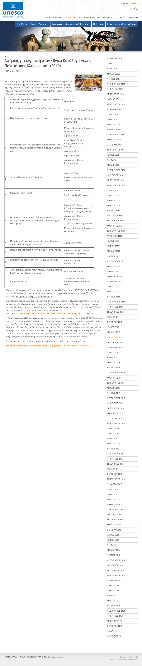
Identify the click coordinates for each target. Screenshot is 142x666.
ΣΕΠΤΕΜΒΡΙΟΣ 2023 (116, 185)
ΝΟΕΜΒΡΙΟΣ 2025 (114, 99)
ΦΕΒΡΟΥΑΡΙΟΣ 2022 (116, 261)
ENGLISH (125, 3)
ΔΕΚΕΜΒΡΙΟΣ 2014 (115, 520)
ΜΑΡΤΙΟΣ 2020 (113, 297)
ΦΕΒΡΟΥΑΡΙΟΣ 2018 (116, 373)
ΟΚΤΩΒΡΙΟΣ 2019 (114, 322)
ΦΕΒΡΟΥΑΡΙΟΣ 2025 (116, 135)
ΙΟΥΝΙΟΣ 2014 (113, 540)
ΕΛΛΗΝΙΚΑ (134, 3)
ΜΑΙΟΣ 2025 (112, 119)
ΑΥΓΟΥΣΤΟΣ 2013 (114, 581)
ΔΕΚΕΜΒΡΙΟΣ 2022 (115, 221)
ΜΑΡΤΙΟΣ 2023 (113, 211)
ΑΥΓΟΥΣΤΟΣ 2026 (114, 59)
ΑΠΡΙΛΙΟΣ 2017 (113, 388)
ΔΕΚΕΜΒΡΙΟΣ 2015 (115, 464)
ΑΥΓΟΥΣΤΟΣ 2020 (114, 282)
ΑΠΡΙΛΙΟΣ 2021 (113, 266)
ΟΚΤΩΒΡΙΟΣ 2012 (114, 626)
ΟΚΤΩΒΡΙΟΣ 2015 (114, 474)
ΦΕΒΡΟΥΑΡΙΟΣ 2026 (116, 84)
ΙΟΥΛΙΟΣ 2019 (113, 327)
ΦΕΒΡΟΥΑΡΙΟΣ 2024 (116, 170)
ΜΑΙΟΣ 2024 (112, 160)
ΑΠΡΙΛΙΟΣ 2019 (113, 332)
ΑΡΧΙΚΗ (48, 17)
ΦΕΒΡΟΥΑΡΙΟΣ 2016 (116, 454)
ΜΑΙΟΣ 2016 (112, 439)
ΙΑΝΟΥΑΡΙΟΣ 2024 (115, 175)
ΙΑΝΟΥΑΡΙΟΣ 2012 (115, 636)
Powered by (123, 659)
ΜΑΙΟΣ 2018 (112, 358)
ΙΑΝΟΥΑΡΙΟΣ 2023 (115, 216)
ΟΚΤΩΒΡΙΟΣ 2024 (114, 145)
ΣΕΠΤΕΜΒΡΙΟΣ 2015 (116, 479)
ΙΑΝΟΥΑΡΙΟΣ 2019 (115, 342)
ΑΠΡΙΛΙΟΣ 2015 (113, 499)
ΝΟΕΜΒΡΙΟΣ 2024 (114, 140)
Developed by (129, 657)
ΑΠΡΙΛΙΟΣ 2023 (113, 206)
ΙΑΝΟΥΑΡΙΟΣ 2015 (115, 515)
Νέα (6, 57)
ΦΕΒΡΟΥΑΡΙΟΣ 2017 (116, 398)
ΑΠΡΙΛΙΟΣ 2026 (113, 74)
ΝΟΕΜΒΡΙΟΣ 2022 (114, 226)
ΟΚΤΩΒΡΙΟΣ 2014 (114, 530)
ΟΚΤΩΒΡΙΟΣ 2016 (114, 418)
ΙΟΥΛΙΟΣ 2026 (113, 64)
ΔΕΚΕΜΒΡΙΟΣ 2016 (115, 408)
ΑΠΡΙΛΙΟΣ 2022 (113, 251)
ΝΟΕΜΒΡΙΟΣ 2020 (114, 277)
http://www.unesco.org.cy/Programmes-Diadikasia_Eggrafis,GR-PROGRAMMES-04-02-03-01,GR (50, 346)
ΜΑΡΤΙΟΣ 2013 (113, 606)
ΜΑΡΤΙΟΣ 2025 (113, 130)
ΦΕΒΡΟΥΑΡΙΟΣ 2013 (116, 611)
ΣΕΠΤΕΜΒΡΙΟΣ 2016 (116, 423)
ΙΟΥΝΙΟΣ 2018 (113, 352)
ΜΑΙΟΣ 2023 (112, 200)
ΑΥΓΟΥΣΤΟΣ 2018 (114, 347)
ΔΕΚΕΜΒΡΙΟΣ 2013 (115, 570)
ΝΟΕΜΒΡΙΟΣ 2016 (114, 413)
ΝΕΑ (69, 17)
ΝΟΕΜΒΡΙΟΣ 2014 (114, 525)
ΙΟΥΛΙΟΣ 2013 (113, 586)
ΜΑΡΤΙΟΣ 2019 (113, 337)
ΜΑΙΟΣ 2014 (112, 545)
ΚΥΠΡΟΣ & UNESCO (59, 17)
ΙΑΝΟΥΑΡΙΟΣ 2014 (115, 565)
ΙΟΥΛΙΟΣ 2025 (113, 114)
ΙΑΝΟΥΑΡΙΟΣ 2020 (115, 307)
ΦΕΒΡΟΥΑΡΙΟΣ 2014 (116, 560)
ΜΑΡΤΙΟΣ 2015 (113, 504)
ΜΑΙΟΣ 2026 (112, 69)
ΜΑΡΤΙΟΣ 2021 (113, 271)
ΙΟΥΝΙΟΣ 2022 (113, 246)
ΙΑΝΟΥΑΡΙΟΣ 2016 (115, 459)
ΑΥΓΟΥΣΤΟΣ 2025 (114, 109)
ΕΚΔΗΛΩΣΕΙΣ (77, 17)
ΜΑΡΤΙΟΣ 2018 (113, 368)
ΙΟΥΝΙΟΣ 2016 (113, 434)
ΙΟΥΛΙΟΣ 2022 (113, 241)
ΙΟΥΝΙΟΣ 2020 (113, 287)
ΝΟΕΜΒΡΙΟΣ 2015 (114, 469)
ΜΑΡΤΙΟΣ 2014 (113, 555)
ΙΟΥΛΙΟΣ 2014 (113, 535)
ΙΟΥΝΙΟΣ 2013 (113, 591)
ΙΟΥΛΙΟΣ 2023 (113, 190)
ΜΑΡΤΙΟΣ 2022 (113, 256)
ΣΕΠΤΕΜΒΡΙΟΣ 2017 (116, 383)
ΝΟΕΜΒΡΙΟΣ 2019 (114, 317)
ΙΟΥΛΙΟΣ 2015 (113, 489)
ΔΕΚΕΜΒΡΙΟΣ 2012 (115, 621)
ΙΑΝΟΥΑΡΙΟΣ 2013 (115, 616)
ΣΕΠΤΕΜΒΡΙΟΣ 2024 (116, 150)
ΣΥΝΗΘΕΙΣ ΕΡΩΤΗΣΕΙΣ (108, 17)
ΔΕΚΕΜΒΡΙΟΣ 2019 (115, 312)
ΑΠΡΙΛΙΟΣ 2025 (113, 125)
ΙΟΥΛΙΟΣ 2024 (113, 155)
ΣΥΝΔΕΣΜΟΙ (122, 17)
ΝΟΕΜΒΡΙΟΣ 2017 (114, 378)
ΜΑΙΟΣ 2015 (112, 494)
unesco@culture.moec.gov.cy (63, 313)
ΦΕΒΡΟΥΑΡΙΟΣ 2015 (116, 510)
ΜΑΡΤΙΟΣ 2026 (113, 79)
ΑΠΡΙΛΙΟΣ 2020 (113, 292)
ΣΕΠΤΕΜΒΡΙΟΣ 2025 (116, 104)
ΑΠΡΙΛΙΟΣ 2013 (113, 601)
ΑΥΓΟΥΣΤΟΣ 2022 (114, 236)
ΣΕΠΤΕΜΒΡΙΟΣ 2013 (116, 575)
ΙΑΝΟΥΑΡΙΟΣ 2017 (115, 403)
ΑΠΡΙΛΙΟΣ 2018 (113, 363)
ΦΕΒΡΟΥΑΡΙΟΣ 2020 (116, 302)
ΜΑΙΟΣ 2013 (112, 596)
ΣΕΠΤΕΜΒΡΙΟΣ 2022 (116, 231)
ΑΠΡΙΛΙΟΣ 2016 (113, 444)
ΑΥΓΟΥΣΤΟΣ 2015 (114, 484)
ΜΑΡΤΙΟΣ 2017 (113, 393)
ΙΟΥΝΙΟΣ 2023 (113, 195)
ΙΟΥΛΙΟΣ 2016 (113, 429)
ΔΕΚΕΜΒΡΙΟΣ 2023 (115, 180)
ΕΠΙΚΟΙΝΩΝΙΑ (133, 17)
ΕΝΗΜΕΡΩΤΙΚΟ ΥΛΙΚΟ (91, 17)
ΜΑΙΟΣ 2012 (112, 631)
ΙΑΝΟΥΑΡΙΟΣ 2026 (115, 89)
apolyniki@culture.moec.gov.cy (32, 313)
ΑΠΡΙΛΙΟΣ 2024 (113, 165)
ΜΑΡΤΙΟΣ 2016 (113, 449)
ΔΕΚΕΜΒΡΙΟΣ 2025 (115, 94)
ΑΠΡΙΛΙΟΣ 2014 (113, 550)
